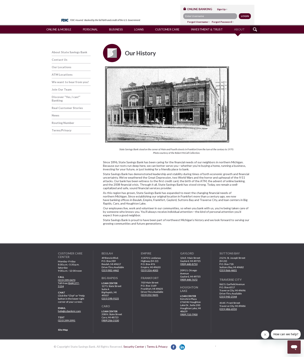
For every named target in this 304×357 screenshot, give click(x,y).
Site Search (255, 29)
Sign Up (221, 9)
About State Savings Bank (69, 52)
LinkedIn (182, 347)
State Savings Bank (103, 10)
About (239, 29)
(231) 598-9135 (110, 298)
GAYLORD (187, 253)
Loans (139, 29)
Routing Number (63, 123)
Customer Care (167, 29)
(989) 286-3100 (110, 320)
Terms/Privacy (61, 130)
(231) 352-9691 (149, 294)
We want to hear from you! (70, 82)
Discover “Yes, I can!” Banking (66, 98)
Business (116, 29)
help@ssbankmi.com (69, 311)
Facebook (173, 347)
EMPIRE (146, 253)
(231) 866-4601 (228, 270)
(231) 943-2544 (228, 296)
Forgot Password (222, 21)
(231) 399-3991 (66, 320)
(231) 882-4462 (110, 270)
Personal (90, 29)
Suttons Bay (229, 253)
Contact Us (59, 59)
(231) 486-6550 (228, 309)
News (55, 115)
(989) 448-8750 (188, 264)
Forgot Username (197, 21)
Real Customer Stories (67, 108)
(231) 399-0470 (66, 280)
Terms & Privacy (157, 346)
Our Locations (61, 67)
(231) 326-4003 (149, 270)
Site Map (63, 329)
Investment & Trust (207, 29)
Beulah (107, 253)
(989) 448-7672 (188, 279)
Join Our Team (62, 89)
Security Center (133, 346)
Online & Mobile (58, 29)
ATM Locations (62, 74)
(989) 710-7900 (188, 314)
